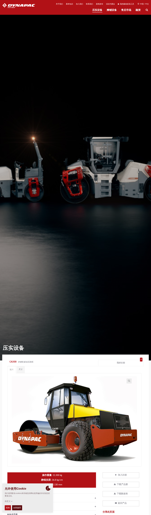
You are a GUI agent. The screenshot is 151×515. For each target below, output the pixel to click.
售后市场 (126, 10)
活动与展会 (110, 4)
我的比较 (129, 362)
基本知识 (69, 4)
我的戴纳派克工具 (126, 4)
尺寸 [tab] (21, 369)
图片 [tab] (12, 370)
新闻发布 (99, 4)
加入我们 (79, 4)
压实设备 (97, 10)
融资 (138, 10)
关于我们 (59, 4)
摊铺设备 (112, 10)
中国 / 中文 (144, 4)
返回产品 (122, 503)
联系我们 (89, 4)
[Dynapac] (20, 6)
